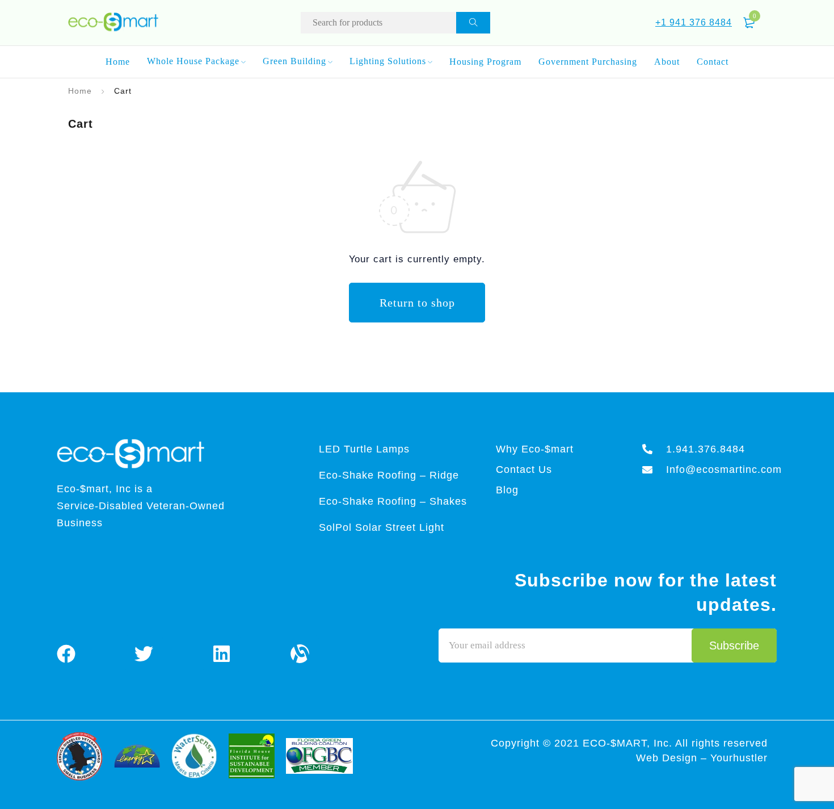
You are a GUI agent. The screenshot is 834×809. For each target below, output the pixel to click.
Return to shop (417, 302)
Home (80, 90)
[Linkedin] (222, 653)
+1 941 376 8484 (693, 22)
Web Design (668, 758)
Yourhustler (739, 758)
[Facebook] (66, 653)
